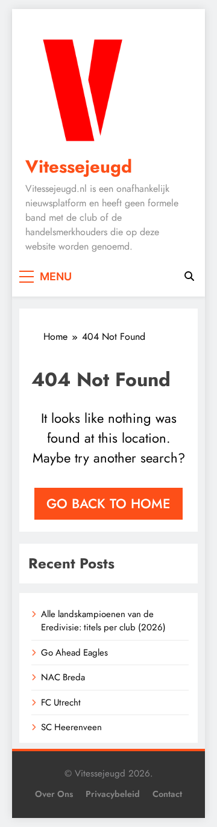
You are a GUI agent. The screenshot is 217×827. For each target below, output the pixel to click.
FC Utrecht (61, 702)
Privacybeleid (113, 794)
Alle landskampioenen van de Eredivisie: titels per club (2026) (103, 620)
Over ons (54, 794)
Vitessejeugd (78, 166)
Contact (167, 794)
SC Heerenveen (71, 727)
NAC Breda (63, 677)
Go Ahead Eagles (74, 652)
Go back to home (108, 503)
